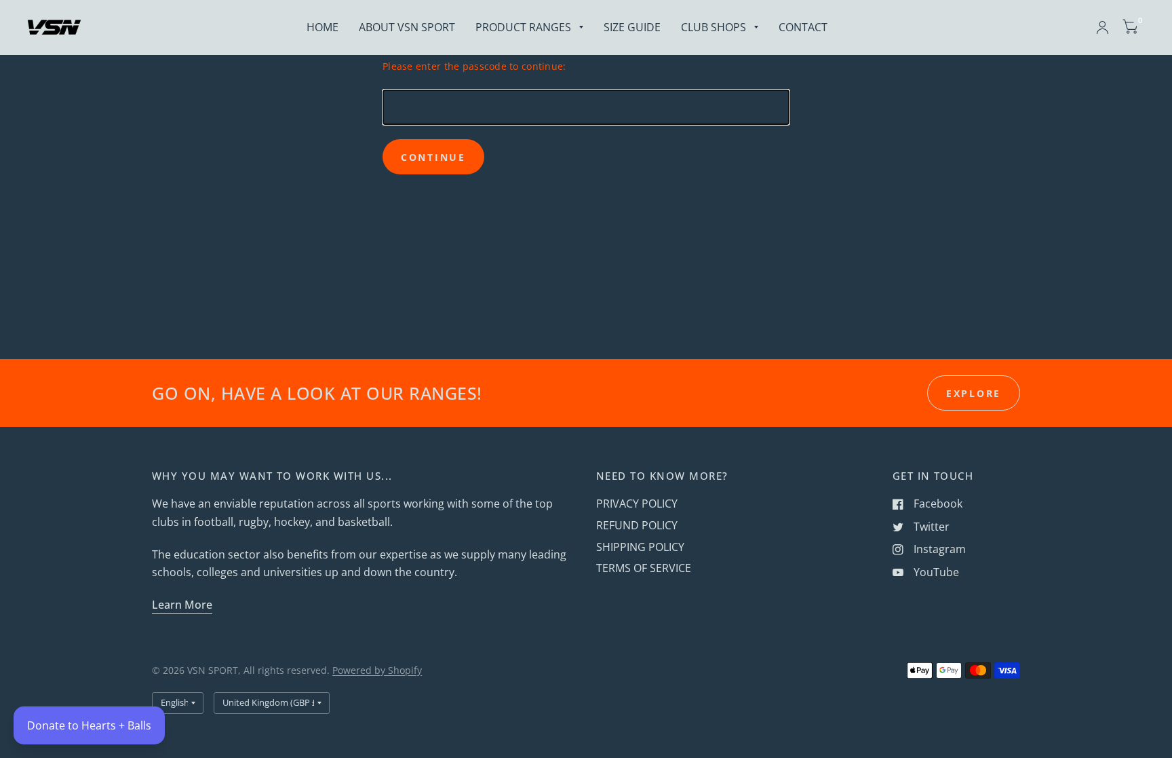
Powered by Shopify (377, 670)
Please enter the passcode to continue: (474, 66)
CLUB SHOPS (713, 27)
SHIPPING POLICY (640, 546)
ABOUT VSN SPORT (407, 27)
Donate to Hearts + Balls (89, 725)
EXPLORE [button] (973, 393)
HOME (322, 27)
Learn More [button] (182, 604)
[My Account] (1102, 27)
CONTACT (803, 27)
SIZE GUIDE (632, 27)
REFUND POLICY (637, 525)
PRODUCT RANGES (523, 27)
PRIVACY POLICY (637, 503)
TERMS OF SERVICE (643, 568)
